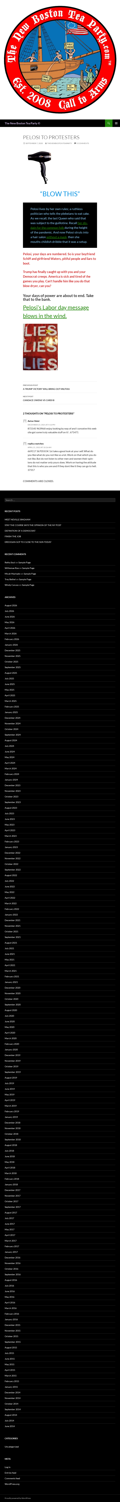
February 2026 (12, 639)
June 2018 (10, 1156)
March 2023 (11, 836)
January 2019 (11, 1117)
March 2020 (11, 1038)
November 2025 (12, 656)
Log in (7, 1467)
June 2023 (10, 819)
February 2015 (12, 1381)
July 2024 (9, 746)
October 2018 (11, 1134)
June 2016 (10, 1291)
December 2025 (12, 650)
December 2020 (12, 987)
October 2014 (11, 1403)
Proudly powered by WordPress (18, 1498)
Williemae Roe (12, 568)
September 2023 (13, 802)
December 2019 (12, 1055)
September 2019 (13, 1072)
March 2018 (11, 1173)
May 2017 (9, 1229)
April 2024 (10, 762)
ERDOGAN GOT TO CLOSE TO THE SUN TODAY (28, 542)
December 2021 (12, 920)
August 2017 (11, 1212)
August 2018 (11, 1145)
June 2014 (10, 1426)
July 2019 (9, 1083)
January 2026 (11, 644)
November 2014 (12, 1398)
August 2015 (11, 1347)
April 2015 (10, 1370)
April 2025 (10, 695)
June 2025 (10, 684)
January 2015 (11, 1387)
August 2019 (11, 1077)
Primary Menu (116, 123)
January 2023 (11, 847)
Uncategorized (12, 1446)
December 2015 (12, 1325)
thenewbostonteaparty (59, 143)
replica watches (36, 443)
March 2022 (11, 903)
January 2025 (11, 712)
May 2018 (9, 1162)
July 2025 (9, 678)
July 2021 (9, 948)
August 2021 (11, 942)
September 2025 (13, 667)
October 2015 (11, 1336)
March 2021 (11, 970)
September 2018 (13, 1139)
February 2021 (12, 976)
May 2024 (9, 757)
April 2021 (10, 965)
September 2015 (13, 1342)
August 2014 (11, 1415)
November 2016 (12, 1263)
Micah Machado (12, 573)
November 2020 (12, 993)
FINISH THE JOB (13, 536)
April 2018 (10, 1167)
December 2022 (12, 852)
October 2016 (11, 1268)
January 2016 (11, 1319)
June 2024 (10, 751)
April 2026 (10, 628)
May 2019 (9, 1094)
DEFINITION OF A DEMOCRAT (20, 530)
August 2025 (11, 673)
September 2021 (13, 937)
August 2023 (11, 807)
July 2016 (9, 1285)
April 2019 (10, 1100)
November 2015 (12, 1330)
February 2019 (12, 1111)
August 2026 (11, 605)
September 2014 (13, 1409)
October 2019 (11, 1066)
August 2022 (11, 875)
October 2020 (11, 999)
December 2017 (12, 1190)
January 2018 (11, 1184)
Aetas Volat (34, 421)
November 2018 (12, 1128)
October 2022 (11, 864)
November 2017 (12, 1195)
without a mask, (56, 237)
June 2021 (10, 954)
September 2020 (13, 1004)
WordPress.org (12, 1484)
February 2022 (12, 909)
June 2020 (10, 1021)
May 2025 (9, 689)
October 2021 (11, 931)
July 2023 (9, 813)
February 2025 (12, 706)
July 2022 (9, 881)
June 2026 (10, 616)
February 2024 (12, 774)
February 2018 (12, 1178)
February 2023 (12, 841)
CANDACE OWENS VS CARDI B (38, 398)
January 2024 (11, 779)
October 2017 (11, 1201)
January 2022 (11, 914)
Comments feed (12, 1478)
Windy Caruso (12, 585)
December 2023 (12, 785)
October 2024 (11, 729)
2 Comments (83, 143)
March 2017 (11, 1240)
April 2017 (10, 1235)
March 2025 (11, 701)
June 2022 (10, 886)
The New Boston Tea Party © (22, 123)
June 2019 (10, 1089)
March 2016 (11, 1308)
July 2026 (9, 611)
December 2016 (12, 1257)
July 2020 (9, 1015)
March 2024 (11, 768)
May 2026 (9, 622)
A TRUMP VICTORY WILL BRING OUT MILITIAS (46, 387)
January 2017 (11, 1252)
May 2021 (9, 959)
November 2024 (12, 723)
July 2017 (9, 1218)
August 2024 (11, 740)
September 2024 (13, 734)
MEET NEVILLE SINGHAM (17, 519)
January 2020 (11, 1049)
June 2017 (10, 1223)
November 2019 (12, 1060)
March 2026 (11, 633)
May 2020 (9, 1027)
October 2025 (11, 661)
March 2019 (11, 1105)
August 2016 (11, 1280)
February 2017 (12, 1246)
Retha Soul (10, 562)
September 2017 (13, 1207)
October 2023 (11, 796)
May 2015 (9, 1364)
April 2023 (10, 830)
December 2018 (12, 1122)
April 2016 (10, 1302)
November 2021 (12, 925)
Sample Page (24, 562)
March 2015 (11, 1375)
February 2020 (12, 1044)
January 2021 (11, 982)
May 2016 (9, 1297)
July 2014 (9, 1420)
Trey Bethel (10, 579)
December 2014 (12, 1392)
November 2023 (12, 791)
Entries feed (10, 1472)
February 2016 (12, 1313)
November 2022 (12, 858)
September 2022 (13, 869)
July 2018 (9, 1150)
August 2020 (11, 1010)
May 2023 (9, 824)
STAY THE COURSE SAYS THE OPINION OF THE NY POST (33, 525)
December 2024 (12, 717)
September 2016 (13, 1274)
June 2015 (10, 1358)
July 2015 (9, 1353)
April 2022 (10, 897)
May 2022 (9, 892)
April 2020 (10, 1032)
